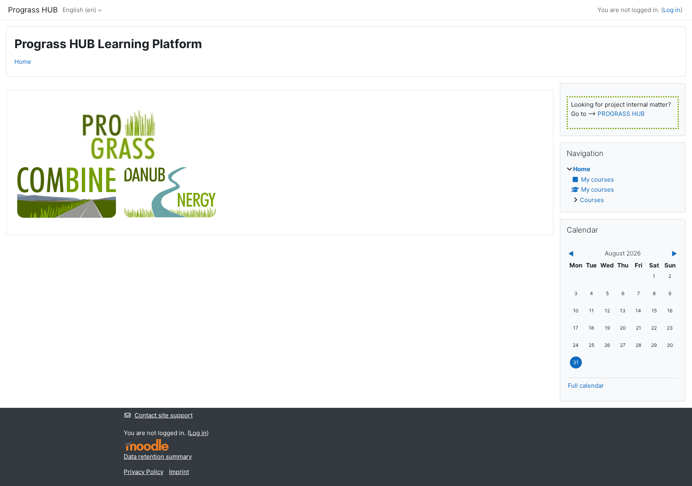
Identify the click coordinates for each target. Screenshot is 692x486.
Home (22, 61)
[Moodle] (146, 444)
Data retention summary (158, 456)
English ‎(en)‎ (79, 10)
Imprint (179, 472)
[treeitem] (623, 185)
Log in (671, 10)
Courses (592, 200)
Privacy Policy (143, 472)
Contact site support (164, 415)
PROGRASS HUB (621, 113)
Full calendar (586, 385)
